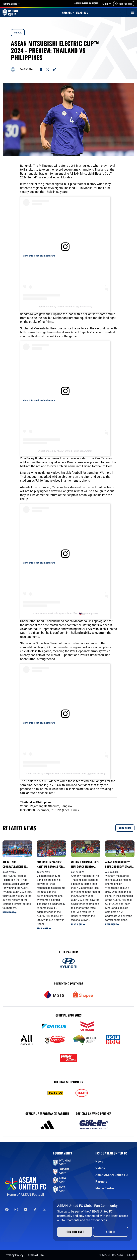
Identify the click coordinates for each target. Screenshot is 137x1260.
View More (125, 828)
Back (19, 32)
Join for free (74, 1232)
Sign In (110, 1232)
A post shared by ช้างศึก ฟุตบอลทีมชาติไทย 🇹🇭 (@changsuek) (65, 613)
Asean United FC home (86, 3)
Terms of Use (35, 1255)
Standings (82, 12)
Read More (8, 912)
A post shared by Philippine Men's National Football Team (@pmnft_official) (65, 773)
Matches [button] (67, 12)
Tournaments (10, 3)
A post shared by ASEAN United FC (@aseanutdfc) (65, 306)
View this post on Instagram (39, 255)
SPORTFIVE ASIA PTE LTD (118, 1254)
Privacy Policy (14, 1255)
